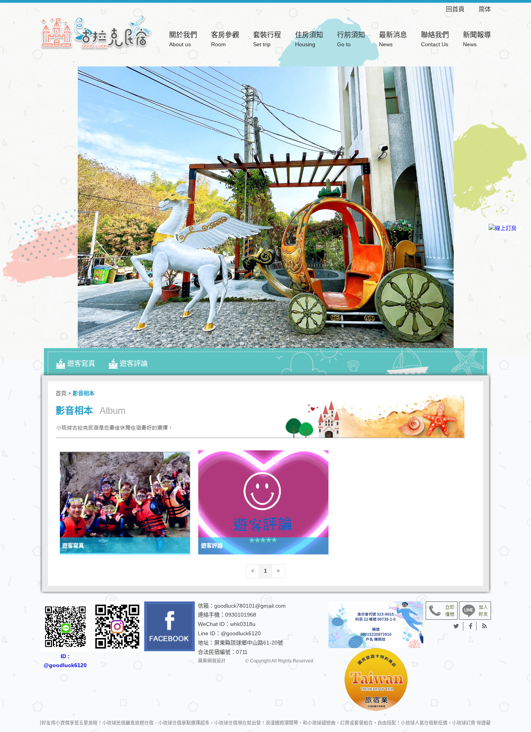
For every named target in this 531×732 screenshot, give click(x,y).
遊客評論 (134, 364)
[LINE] (505, 255)
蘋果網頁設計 (212, 661)
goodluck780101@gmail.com (250, 606)
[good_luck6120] (117, 626)
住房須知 (309, 39)
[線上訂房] (505, 228)
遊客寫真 (81, 364)
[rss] (484, 626)
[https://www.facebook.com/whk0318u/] (169, 626)
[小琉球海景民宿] (96, 32)
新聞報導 (477, 39)
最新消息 (393, 39)
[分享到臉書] (471, 626)
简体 (485, 9)
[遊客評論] (263, 502)
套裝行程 (267, 39)
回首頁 (461, 9)
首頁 (61, 393)
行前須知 (351, 39)
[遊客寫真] (125, 502)
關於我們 (183, 39)
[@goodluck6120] (475, 610)
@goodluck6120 (241, 633)
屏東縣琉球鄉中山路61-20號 (248, 643)
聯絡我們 (435, 39)
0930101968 (240, 615)
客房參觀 (225, 39)
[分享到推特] (456, 626)
